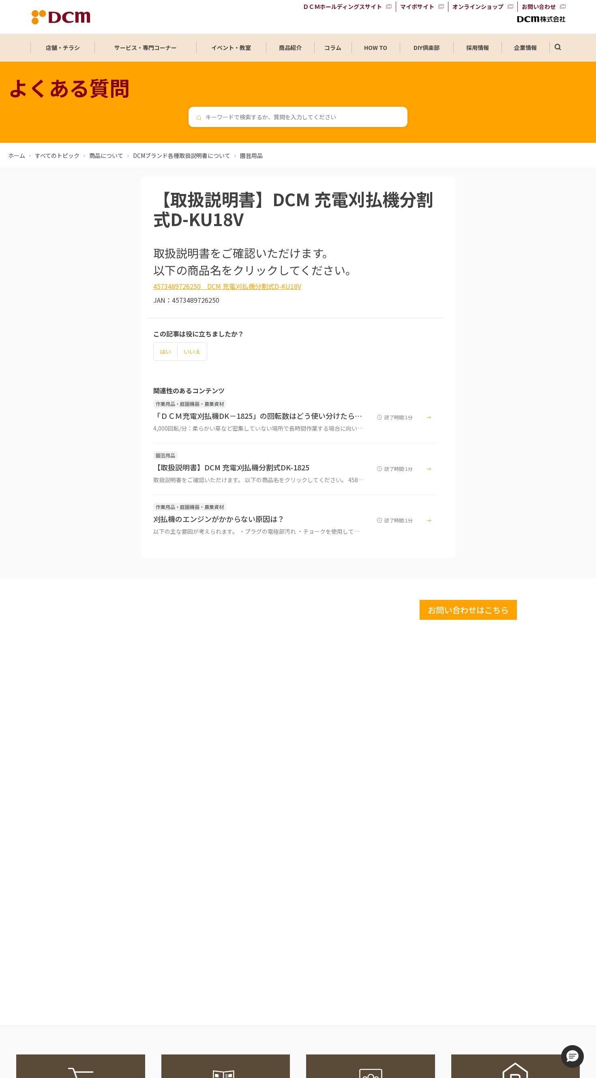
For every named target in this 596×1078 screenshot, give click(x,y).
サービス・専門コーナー (145, 47)
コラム (332, 47)
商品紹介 (290, 47)
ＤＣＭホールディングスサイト (342, 6)
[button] (572, 1056)
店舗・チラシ (63, 47)
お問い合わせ (539, 6)
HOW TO (375, 47)
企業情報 (525, 47)
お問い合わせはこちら (468, 610)
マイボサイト (417, 6)
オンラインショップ (478, 6)
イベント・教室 (231, 47)
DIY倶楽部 (426, 47)
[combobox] (298, 117)
